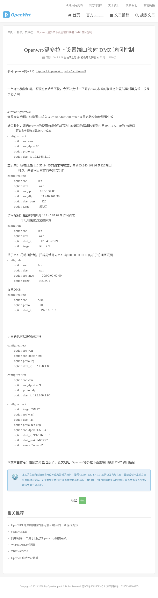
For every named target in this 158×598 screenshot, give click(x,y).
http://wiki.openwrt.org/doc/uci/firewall (61, 71)
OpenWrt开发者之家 (17, 14)
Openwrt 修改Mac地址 (24, 558)
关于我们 (114, 5)
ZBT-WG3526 (19, 551)
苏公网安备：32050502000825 (122, 586)
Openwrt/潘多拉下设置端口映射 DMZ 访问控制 (103, 462)
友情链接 (149, 5)
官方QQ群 (95, 5)
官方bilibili (94, 15)
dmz (82, 500)
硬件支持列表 (74, 5)
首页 (76, 15)
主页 (10, 32)
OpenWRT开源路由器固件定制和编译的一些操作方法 (44, 525)
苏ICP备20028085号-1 (93, 586)
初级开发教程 (25, 32)
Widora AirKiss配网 (23, 544)
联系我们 (131, 5)
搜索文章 (147, 15)
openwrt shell (19, 531)
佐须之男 (71, 57)
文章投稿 (121, 15)
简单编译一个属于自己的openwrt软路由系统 (39, 538)
